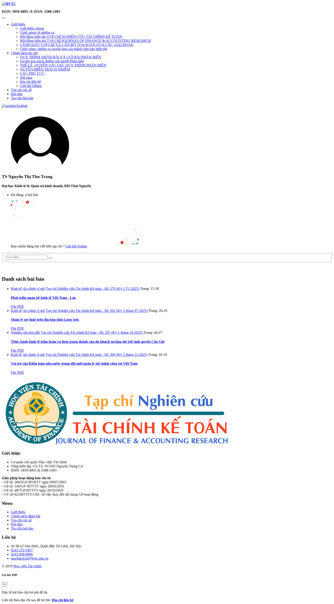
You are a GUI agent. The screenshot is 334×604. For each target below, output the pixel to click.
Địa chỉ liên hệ (30, 82)
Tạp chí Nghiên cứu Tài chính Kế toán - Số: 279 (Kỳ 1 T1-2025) (93, 289)
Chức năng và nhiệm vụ (37, 32)
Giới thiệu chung (32, 28)
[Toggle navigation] (3, 18)
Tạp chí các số (21, 90)
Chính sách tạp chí (24, 53)
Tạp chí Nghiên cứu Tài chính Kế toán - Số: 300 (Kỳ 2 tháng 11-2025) (97, 355)
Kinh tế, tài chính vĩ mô (28, 289)
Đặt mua (26, 77)
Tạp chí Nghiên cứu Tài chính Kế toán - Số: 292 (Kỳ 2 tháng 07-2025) (97, 311)
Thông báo (12, 269)
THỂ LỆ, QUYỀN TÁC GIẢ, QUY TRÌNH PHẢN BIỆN (63, 65)
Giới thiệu (18, 24)
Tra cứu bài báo (22, 98)
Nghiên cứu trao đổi (25, 332)
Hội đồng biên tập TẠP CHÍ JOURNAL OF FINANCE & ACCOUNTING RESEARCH (85, 41)
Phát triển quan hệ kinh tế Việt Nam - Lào (43, 298)
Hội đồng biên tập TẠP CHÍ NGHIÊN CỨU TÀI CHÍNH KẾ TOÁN (71, 36)
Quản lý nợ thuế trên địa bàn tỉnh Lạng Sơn (45, 319)
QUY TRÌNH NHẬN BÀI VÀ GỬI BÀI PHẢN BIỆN (60, 57)
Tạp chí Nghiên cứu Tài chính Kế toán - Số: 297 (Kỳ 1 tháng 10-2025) (92, 332)
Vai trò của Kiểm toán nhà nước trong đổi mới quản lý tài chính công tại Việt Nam (74, 363)
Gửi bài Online (31, 86)
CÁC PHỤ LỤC (32, 73)
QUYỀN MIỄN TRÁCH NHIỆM (45, 69)
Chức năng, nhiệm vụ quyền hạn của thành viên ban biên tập (63, 49)
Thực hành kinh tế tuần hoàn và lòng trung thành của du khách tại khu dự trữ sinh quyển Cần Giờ (88, 342)
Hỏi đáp (16, 94)
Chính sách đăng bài (25, 516)
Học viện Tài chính (27, 566)
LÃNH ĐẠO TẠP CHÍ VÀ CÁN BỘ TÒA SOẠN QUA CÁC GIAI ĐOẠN (76, 45)
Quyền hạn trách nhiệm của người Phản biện (52, 61)
